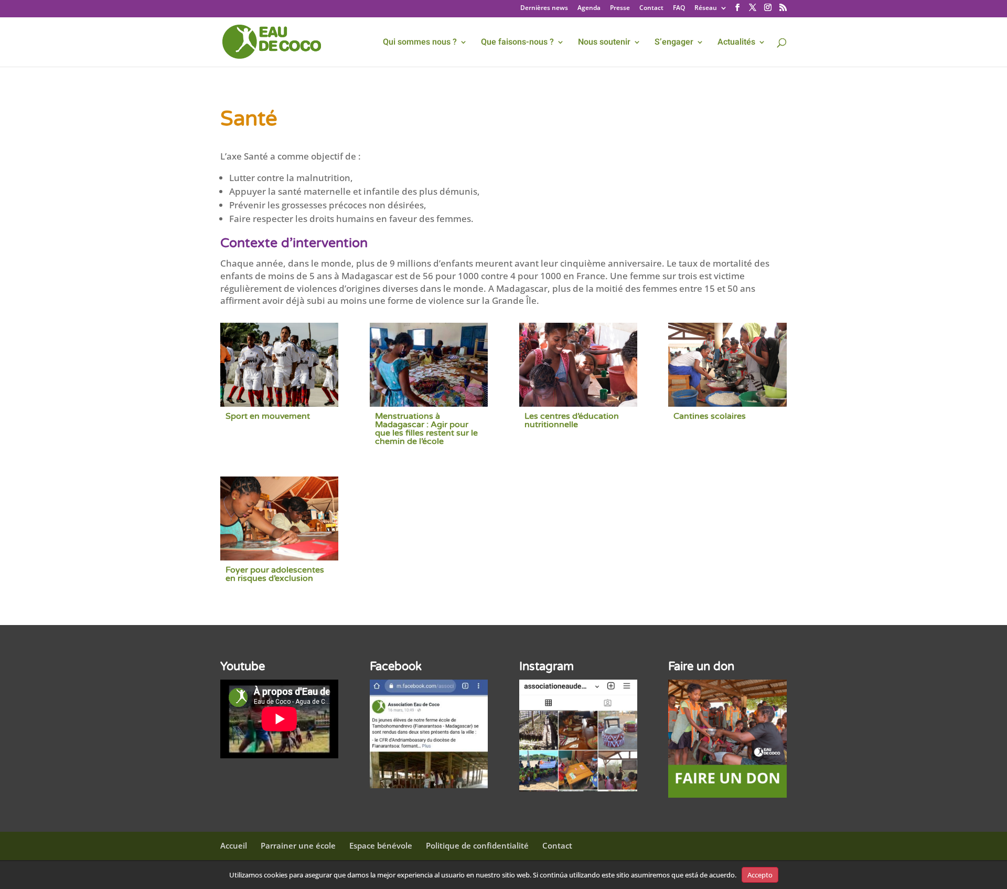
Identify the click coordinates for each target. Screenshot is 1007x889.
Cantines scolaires (709, 416)
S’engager (674, 43)
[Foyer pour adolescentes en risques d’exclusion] (279, 518)
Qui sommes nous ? (420, 43)
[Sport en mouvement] (279, 365)
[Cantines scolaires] (727, 365)
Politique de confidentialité (477, 845)
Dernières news (544, 8)
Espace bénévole (380, 845)
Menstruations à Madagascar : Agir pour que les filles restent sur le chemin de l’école (426, 429)
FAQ (679, 8)
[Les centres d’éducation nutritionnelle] (578, 365)
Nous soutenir (604, 43)
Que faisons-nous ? (517, 43)
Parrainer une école (298, 845)
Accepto (760, 875)
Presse (620, 8)
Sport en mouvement (268, 416)
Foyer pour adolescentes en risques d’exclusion (275, 574)
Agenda (589, 8)
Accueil (233, 845)
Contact (651, 8)
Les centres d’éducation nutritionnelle (571, 420)
